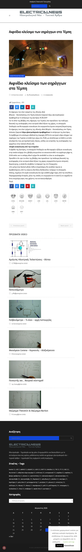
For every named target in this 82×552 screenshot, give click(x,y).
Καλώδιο (51, 469)
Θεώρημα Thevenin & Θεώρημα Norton (28, 410)
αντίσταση (40, 472)
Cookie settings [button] (68, 542)
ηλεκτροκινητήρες (61, 476)
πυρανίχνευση (37, 485)
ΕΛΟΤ (43, 469)
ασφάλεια (60, 472)
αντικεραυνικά (50, 472)
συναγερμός (64, 485)
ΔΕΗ (37, 469)
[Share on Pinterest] (28, 109)
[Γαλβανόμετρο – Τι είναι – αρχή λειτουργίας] (25, 309)
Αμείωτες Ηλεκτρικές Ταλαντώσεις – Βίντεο (29, 259)
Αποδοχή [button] (59, 545)
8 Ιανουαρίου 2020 (18, 354)
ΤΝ (57, 469)
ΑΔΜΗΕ (23, 469)
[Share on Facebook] (12, 109)
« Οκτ (11, 537)
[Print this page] (33, 109)
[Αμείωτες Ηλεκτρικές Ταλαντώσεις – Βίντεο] (25, 248)
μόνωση (51, 482)
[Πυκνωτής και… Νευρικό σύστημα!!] (25, 369)
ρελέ (45, 485)
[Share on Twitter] (17, 109)
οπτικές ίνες (60, 482)
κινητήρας (63, 479)
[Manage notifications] (4, 548)
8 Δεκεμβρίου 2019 (18, 414)
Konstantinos (34, 95)
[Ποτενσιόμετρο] (25, 279)
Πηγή (11, 181)
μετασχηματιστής (33, 482)
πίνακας (21, 485)
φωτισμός (47, 489)
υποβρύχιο (29, 489)
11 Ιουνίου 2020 (17, 95)
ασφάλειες (68, 472)
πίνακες (29, 485)
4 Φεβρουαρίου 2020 (19, 293)
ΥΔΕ (66, 469)
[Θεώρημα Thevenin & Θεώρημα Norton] (25, 399)
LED (18, 469)
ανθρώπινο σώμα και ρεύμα (26, 472)
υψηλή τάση (38, 489)
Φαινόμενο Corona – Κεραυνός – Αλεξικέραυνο (32, 350)
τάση (21, 489)
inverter (12, 469)
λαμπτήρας (13, 482)
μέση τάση (22, 482)
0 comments (48, 95)
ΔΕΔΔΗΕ (31, 469)
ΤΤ (62, 469)
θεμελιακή (37, 479)
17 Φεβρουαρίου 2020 (19, 263)
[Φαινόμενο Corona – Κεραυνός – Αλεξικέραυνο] (25, 339)
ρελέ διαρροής (54, 485)
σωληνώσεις (13, 489)
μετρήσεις (44, 482)
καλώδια (55, 479)
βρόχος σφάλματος (15, 476)
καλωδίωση (46, 479)
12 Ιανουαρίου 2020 (18, 324)
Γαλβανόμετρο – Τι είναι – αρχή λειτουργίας (30, 320)
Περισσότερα (69, 545)
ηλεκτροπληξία (14, 479)
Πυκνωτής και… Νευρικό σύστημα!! (26, 380)
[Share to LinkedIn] (22, 109)
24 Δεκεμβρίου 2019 (18, 384)
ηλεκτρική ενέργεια (48, 476)
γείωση (26, 476)
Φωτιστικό (13, 472)
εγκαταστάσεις (35, 476)
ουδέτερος (13, 485)
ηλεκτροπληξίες (26, 479)
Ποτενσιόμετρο (16, 289)
